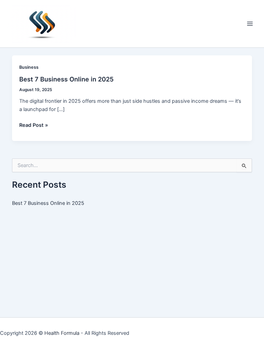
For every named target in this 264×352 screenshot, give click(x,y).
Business (28, 67)
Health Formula (61, 333)
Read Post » (33, 125)
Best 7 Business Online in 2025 (66, 79)
